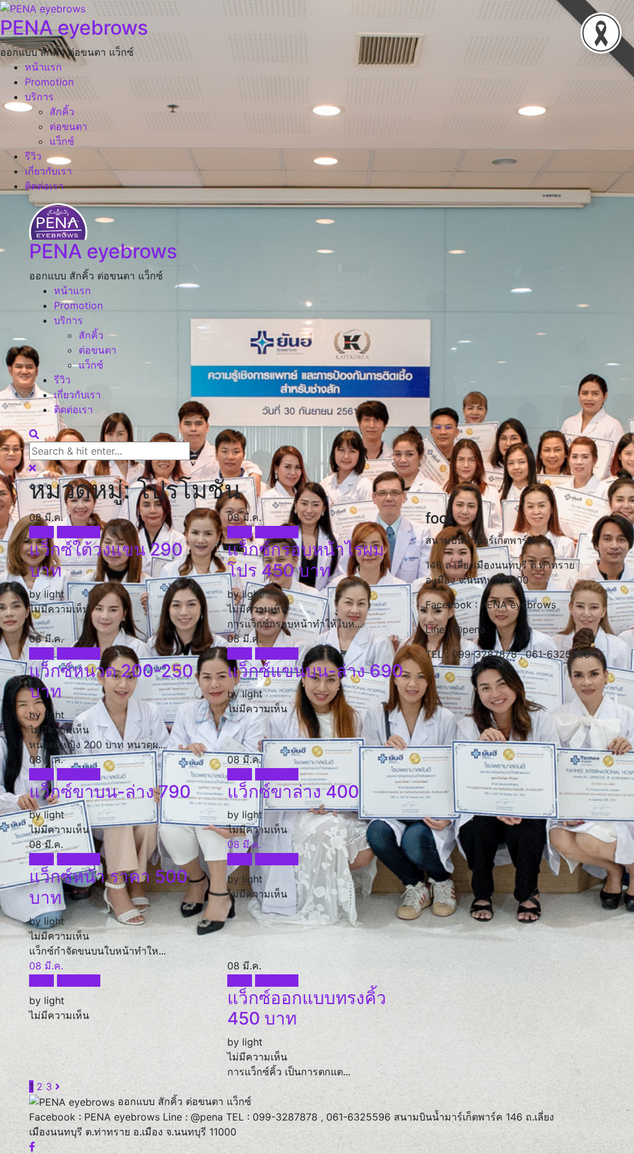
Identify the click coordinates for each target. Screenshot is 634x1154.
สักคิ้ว (62, 111)
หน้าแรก (43, 67)
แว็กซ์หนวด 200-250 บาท (111, 681)
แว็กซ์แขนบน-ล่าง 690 (315, 670)
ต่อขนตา (68, 126)
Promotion (49, 82)
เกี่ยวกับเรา (48, 171)
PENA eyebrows (74, 27)
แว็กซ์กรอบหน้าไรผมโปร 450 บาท (305, 560)
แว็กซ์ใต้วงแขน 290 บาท (106, 560)
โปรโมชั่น (78, 532)
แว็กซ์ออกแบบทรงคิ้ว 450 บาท (306, 1008)
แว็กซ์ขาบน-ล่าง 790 (110, 791)
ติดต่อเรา (44, 186)
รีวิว (33, 156)
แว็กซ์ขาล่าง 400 (293, 791)
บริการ (39, 96)
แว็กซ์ (62, 141)
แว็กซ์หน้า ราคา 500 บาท (108, 887)
